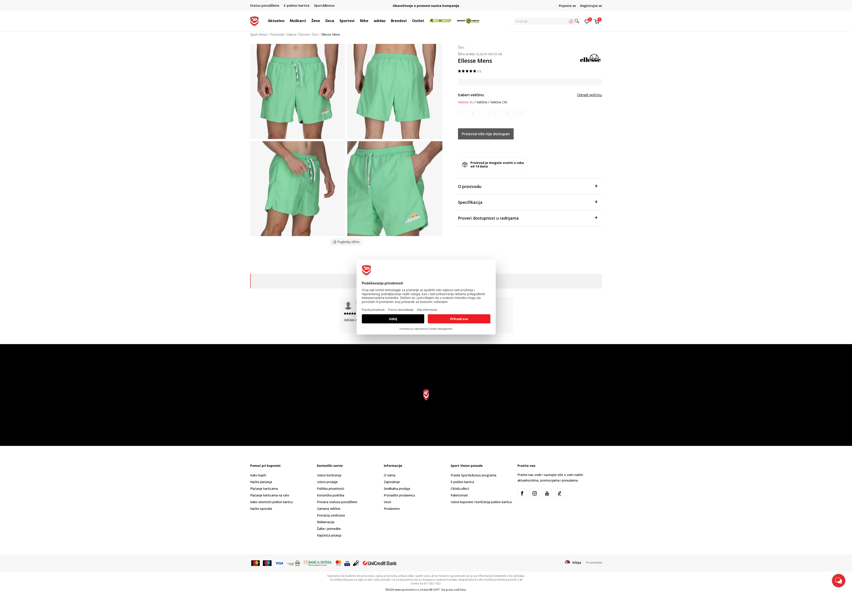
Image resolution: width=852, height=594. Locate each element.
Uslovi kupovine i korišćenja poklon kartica (481, 502)
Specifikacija (470, 202)
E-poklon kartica (462, 482)
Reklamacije (325, 522)
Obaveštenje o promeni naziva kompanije (426, 5)
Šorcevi (304, 34)
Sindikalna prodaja (397, 488)
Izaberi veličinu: (471, 95)
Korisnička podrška (330, 495)
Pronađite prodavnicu (399, 495)
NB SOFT (434, 590)
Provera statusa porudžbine (337, 502)
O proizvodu (469, 186)
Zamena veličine (328, 508)
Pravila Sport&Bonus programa (473, 475)
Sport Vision (258, 34)
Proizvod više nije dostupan (486, 133)
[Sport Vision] (254, 20)
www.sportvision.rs (407, 590)
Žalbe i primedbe (329, 529)
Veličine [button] (482, 102)
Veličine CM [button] (498, 102)
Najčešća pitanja (329, 535)
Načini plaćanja (261, 482)
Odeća (291, 34)
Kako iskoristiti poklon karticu (271, 502)
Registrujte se (591, 6)
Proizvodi (277, 34)
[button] (286, 20)
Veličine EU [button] (466, 102)
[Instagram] (534, 493)
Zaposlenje (392, 482)
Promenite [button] (594, 562)
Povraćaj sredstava (331, 515)
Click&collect (460, 488)
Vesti (387, 502)
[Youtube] (547, 493)
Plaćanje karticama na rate (269, 495)
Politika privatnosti (330, 488)
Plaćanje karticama (264, 488)
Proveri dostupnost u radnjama (488, 218)
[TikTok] (559, 493)
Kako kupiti (258, 475)
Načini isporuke (261, 508)
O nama (389, 475)
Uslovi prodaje (327, 482)
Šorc (315, 34)
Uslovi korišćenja (329, 475)
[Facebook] (522, 493)
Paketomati (459, 495)
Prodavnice (392, 508)
